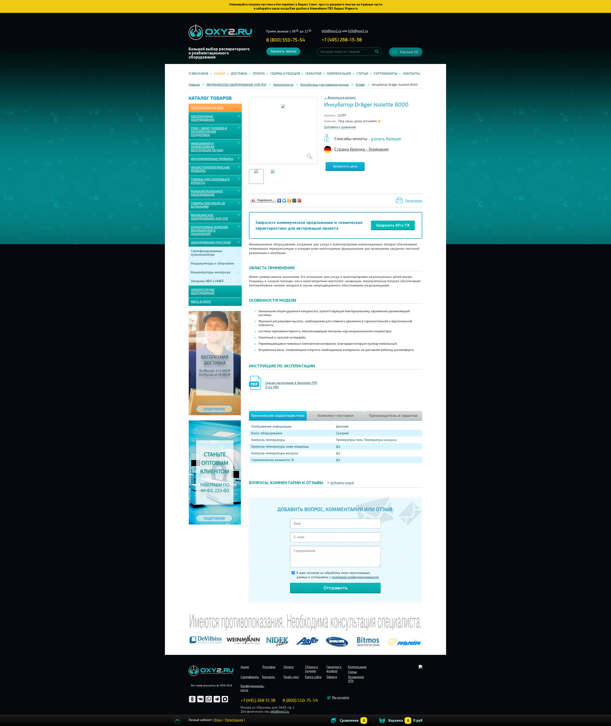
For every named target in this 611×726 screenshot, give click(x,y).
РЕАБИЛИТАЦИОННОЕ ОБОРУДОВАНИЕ (207, 193)
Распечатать (413, 201)
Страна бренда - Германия (361, 149)
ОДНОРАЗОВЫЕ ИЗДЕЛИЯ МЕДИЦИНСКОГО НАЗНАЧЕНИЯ (209, 230)
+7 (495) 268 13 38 (258, 700)
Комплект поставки (335, 415)
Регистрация (234, 720)
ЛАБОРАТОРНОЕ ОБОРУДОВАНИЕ (203, 291)
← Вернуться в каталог (340, 97)
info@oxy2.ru (331, 31)
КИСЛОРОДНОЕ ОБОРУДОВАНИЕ (203, 118)
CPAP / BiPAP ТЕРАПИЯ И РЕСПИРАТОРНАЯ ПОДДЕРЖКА (209, 132)
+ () (342, 40)
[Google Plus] (299, 200)
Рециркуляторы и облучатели (212, 263)
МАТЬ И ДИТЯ (201, 302)
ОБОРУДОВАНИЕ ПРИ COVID (211, 242)
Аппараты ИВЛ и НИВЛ (207, 281)
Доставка (239, 74)
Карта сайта (313, 677)
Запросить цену (345, 166)
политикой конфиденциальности (355, 577)
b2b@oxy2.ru (358, 31)
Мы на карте (340, 697)
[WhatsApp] (209, 702)
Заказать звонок (283, 51)
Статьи (362, 74)
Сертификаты (386, 74)
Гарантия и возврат (334, 669)
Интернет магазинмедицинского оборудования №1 (220, 32)
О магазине (199, 74)
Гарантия (313, 74)
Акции (219, 74)
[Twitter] (284, 200)
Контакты (411, 74)
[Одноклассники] (289, 200)
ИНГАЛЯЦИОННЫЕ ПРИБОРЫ (212, 159)
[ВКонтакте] (279, 200)
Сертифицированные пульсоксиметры (206, 253)
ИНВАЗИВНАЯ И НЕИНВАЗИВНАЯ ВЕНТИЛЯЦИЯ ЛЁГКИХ (207, 147)
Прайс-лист (291, 677)
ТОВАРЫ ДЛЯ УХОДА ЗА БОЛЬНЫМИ (208, 205)
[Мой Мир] (294, 200)
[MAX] (225, 702)
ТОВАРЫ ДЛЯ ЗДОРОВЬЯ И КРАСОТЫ (210, 181)
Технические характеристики (277, 415)
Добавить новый (342, 483)
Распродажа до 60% (207, 108)
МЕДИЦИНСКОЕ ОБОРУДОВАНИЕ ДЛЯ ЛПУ (209, 217)
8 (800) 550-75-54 (285, 40)
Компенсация (339, 74)
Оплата (259, 74)
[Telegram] (217, 702)
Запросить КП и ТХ (393, 225)
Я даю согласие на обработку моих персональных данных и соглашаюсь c (337, 575)
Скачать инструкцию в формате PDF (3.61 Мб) (291, 385)
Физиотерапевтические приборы (210, 169)
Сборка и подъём (285, 74)
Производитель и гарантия (393, 415)
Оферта (332, 677)
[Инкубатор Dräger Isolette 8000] (283, 130)
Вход (218, 720)
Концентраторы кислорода (210, 272)
